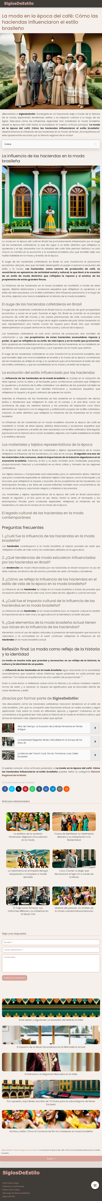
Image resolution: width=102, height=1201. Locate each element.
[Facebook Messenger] (12, 789)
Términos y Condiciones (13, 1186)
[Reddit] (67, 789)
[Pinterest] (25, 789)
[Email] (60, 789)
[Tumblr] (39, 789)
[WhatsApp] (32, 789)
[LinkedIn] (46, 789)
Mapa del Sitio (8, 1196)
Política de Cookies (11, 1189)
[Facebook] (5, 789)
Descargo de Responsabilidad (16, 1193)
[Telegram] (53, 789)
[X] (19, 789)
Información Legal (10, 1183)
